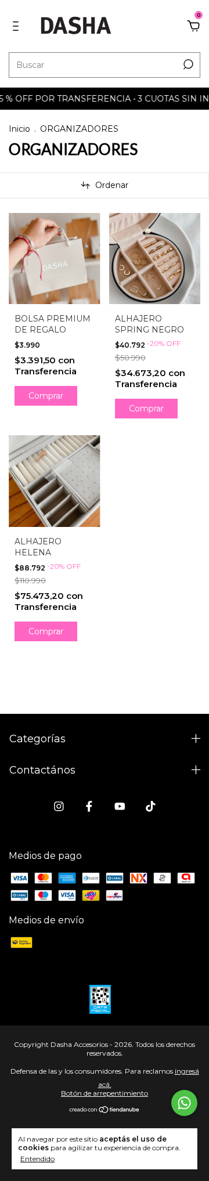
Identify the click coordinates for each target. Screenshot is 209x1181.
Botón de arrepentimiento (104, 1093)
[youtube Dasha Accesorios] (119, 806)
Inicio (19, 129)
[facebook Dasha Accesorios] (89, 806)
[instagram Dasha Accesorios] (58, 806)
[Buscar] (187, 64)
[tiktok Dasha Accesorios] (150, 806)
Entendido (37, 1158)
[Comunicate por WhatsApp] (184, 1103)
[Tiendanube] (105, 1110)
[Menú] (18, 26)
